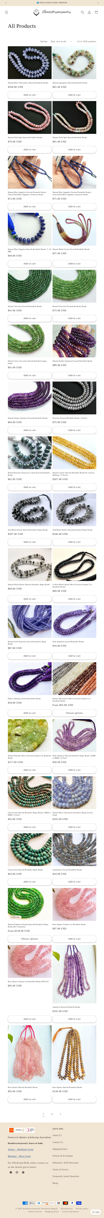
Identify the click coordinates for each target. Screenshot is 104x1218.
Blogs (55, 1183)
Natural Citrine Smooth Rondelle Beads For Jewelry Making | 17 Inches (73, 474)
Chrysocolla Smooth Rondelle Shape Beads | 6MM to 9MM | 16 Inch (29, 814)
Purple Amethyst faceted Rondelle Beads (24, 699)
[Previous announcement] (6, 3)
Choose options (74, 713)
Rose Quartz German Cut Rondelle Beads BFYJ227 (28, 982)
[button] (6, 12)
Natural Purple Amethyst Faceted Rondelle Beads (72, 361)
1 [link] (43, 1114)
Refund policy (67, 1209)
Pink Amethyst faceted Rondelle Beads (68, 642)
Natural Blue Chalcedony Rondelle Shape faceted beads (73, 814)
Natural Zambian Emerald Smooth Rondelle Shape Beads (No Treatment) (28, 925)
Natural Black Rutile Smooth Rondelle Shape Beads (29, 585)
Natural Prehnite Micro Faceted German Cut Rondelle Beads (29, 757)
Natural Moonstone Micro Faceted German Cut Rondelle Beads (71, 700)
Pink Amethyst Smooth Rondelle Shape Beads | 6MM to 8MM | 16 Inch (74, 757)
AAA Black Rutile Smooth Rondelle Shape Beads (28, 530)
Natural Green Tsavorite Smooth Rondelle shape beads (27, 362)
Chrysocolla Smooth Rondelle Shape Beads (25, 870)
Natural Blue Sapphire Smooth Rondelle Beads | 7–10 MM (29, 250)
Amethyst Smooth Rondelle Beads (66, 1007)
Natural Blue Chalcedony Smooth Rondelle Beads (28, 83)
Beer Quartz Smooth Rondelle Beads (67, 1087)
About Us (57, 1135)
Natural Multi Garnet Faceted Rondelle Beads (71, 249)
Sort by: (44, 41)
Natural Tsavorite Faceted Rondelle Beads (25, 306)
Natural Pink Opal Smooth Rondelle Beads (25, 137)
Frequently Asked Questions (66, 1176)
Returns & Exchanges (63, 1156)
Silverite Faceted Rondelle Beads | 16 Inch (70, 418)
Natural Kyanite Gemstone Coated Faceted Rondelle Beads (29, 474)
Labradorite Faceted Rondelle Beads (67, 870)
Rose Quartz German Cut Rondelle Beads (69, 924)
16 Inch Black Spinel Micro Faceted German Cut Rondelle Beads (72, 586)
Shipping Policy (60, 1149)
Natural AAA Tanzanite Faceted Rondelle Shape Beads (27, 643)
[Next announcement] (98, 3)
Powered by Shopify (49, 1209)
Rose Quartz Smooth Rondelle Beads (23, 1087)
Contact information (70, 1212)
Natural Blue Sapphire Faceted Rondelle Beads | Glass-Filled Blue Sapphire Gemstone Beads (27, 193)
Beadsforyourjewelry (31, 1209)
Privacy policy (82, 1209)
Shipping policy (52, 1212)
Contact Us (58, 1142)
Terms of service (35, 1212)
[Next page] (60, 1114)
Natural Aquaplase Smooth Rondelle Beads (70, 83)
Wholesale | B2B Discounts (65, 1163)
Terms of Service (61, 1169)
